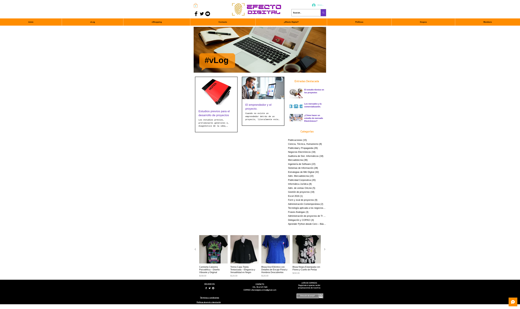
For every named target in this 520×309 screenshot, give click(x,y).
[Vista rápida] (213, 249)
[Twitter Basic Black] (201, 13)
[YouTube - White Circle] (213, 288)
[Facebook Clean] (206, 288)
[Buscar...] (323, 12)
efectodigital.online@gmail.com (263, 290)
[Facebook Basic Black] (196, 13)
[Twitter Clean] (210, 288)
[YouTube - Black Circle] (207, 13)
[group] (260, 256)
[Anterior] (195, 249)
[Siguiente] (324, 249)
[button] (196, 5)
